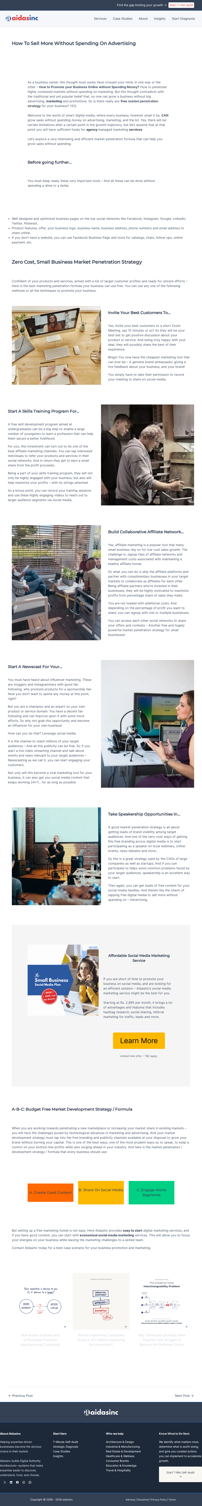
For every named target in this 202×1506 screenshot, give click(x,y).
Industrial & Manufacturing (123, 1446)
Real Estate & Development (123, 1451)
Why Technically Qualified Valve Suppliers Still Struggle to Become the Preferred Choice (161, 1340)
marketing (54, 101)
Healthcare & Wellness (120, 1456)
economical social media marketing (107, 1235)
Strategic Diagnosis (65, 1446)
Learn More (139, 1040)
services (135, 129)
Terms (172, 1499)
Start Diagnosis (183, 19)
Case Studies (122, 19)
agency (92, 129)
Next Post (184, 1395)
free (124, 101)
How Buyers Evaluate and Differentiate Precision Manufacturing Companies (40, 1340)
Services (100, 19)
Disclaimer (143, 1499)
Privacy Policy (159, 1499)
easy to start (132, 1230)
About (143, 19)
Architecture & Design (120, 1442)
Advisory (130, 1499)
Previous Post (20, 1395)
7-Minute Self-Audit (65, 1442)
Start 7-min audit (181, 5)
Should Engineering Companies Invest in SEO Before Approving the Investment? (101, 1340)
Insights (160, 19)
